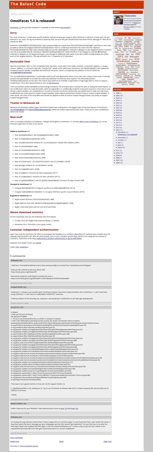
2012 (117, 130)
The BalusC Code (28, 3)
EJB (116, 48)
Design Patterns (129, 45)
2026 (117, 95)
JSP (126, 57)
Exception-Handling (127, 48)
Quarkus (127, 67)
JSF (137, 53)
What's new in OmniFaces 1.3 (90, 121)
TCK (139, 74)
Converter (137, 41)
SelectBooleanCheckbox (131, 68)
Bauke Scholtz (17, 403)
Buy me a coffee (129, 27)
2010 (117, 153)
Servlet (121, 72)
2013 (117, 127)
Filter (125, 50)
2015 (117, 123)
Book (115, 40)
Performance (132, 63)
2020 (117, 110)
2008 (117, 158)
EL (120, 48)
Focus (129, 50)
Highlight (116, 52)
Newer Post (14, 441)
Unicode (119, 77)
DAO (138, 43)
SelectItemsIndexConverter (40, 110)
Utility (123, 79)
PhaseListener (121, 65)
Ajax (129, 38)
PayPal (127, 29)
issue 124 (74, 408)
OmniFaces (24, 247)
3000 (117, 93)
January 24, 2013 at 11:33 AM (20, 413)
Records (137, 67)
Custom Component (129, 43)
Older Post (108, 441)
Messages (124, 59)
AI (125, 38)
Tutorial (138, 76)
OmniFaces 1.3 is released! (127, 134)
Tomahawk (118, 76)
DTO (121, 46)
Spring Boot (134, 72)
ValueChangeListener (125, 81)
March (120, 147)
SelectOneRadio (134, 70)
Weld (138, 82)
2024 (117, 100)
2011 (117, 150)
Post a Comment (16, 438)
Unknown (14, 260)
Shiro (127, 72)
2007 (117, 160)
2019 (117, 113)
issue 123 (64, 408)
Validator (130, 79)
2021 (117, 108)
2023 (117, 103)
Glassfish (136, 50)
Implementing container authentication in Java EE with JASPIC (59, 238)
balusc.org (137, 23)
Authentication (136, 38)
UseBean (136, 77)
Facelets (137, 48)
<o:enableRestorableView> (21, 73)
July (119, 142)
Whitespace (125, 84)
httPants (14, 417)
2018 (117, 115)
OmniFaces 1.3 (15, 27)
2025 (117, 98)
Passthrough (121, 63)
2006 (117, 163)
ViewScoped (121, 83)
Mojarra (131, 59)
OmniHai (135, 61)
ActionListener (119, 38)
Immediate (133, 52)
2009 (117, 155)
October (121, 140)
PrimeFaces (119, 67)
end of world (65, 27)
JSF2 (17, 247)
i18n (127, 52)
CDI (120, 40)
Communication (129, 40)
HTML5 (122, 52)
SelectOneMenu (123, 70)
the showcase (54, 83)
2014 (117, 125)
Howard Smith (17, 287)
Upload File (128, 77)
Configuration (128, 41)
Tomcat (126, 76)
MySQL (137, 59)
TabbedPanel (132, 74)
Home (61, 441)
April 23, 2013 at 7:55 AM (19, 433)
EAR (131, 46)
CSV (121, 43)
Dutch (126, 46)
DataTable (118, 45)
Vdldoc (135, 81)
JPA (132, 54)
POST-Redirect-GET (134, 65)
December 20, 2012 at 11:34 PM (21, 283)
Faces (119, 50)
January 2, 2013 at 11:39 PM (19, 303)
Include (139, 52)
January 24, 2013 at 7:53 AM (19, 400)
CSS (117, 43)
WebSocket (131, 83)
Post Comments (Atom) (29, 446)
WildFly (131, 84)
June (119, 145)
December (121, 132)
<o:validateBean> (17, 110)
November (122, 137)
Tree (132, 76)
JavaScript (120, 54)
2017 (117, 118)
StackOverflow (121, 74)
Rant (132, 67)
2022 (117, 105)
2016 (117, 120)
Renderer (121, 68)
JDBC (127, 54)
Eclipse (137, 46)
